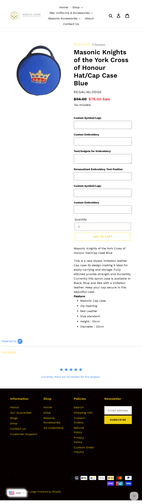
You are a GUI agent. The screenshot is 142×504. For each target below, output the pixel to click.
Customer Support (23, 434)
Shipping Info (83, 412)
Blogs (14, 418)
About (14, 407)
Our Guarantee (20, 412)
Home (47, 407)
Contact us (18, 428)
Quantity (81, 219)
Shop (13, 423)
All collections (53, 428)
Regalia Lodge (28, 491)
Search (79, 407)
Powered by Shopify (49, 491)
